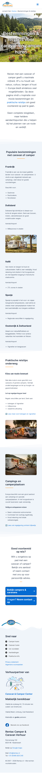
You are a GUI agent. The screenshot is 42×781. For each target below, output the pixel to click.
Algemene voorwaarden (14, 665)
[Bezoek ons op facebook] (17, 725)
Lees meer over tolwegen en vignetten (22, 414)
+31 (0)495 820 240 (15, 756)
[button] (21, 591)
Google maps (17, 748)
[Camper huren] (12, 641)
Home (14, 11)
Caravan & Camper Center (19, 694)
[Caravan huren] (12, 645)
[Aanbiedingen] (12, 652)
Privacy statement (12, 662)
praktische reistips (16, 102)
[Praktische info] (12, 656)
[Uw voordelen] (12, 649)
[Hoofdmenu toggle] (37, 4)
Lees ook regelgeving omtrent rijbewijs (22, 525)
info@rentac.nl (14, 753)
